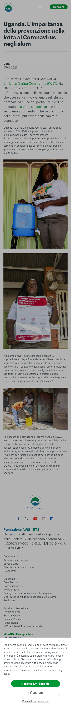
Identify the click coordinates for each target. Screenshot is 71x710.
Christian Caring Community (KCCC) (30, 83)
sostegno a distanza (31, 106)
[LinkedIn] (51, 519)
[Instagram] (43, 519)
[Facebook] (18, 519)
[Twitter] (27, 519)
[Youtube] (35, 519)
